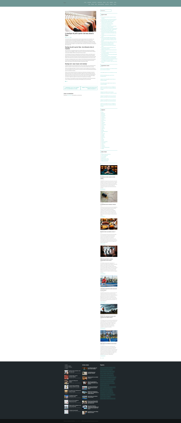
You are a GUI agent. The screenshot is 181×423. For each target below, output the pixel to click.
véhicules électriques (110, 398)
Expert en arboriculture (103, 379)
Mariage (102, 130)
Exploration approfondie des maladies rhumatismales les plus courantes (106, 259)
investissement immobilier (110, 381)
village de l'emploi (103, 86)
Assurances (89, 2)
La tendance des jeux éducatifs (73, 410)
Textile (102, 143)
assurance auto (110, 369)
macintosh (101, 383)
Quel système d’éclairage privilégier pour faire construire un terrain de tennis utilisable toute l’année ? (108, 32)
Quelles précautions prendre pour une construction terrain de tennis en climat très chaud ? (108, 45)
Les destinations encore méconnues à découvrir (109, 19)
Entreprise (114, 377)
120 (102, 358)
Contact (115, 4)
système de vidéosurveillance (110, 394)
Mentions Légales (68, 365)
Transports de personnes (105, 147)
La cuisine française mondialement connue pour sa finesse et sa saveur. (74, 386)
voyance (101, 396)
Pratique (92, 4)
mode (108, 385)
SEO (112, 392)
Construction (99, 2)
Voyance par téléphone (107, 396)
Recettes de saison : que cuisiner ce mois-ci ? (108, 20)
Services (102, 140)
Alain (71, 37)
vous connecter (69, 95)
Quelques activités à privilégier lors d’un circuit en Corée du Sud (75, 406)
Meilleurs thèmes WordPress (106, 154)
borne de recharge (103, 373)
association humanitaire (103, 369)
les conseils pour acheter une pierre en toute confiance (107, 177)
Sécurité (102, 139)
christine (101, 72)
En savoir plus (103, 189)
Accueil (85, 2)
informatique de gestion (104, 83)
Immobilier (111, 2)
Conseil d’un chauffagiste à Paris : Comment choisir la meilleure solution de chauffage (108, 88)
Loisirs (115, 2)
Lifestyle (102, 126)
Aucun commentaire (78, 392)
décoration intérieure (103, 377)
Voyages (111, 4)
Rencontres (103, 137)
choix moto (111, 373)
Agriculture (103, 113)
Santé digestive (110, 390)
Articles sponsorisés (103, 68)
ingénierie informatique (104, 79)
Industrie (102, 123)
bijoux (113, 371)
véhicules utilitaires (103, 398)
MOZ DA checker (103, 75)
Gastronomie (103, 120)
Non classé (103, 133)
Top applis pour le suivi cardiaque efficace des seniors (93, 412)
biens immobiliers (109, 371)
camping (108, 373)
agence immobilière (109, 367)
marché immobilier (111, 383)
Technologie (103, 142)
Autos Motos (94, 2)
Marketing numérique (103, 385)
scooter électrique (108, 392)
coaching (101, 375)
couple (105, 375)
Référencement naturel (103, 390)
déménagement (109, 377)
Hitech (108, 2)
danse (107, 375)
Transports (107, 4)
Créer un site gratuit (104, 155)
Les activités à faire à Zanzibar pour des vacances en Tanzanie (75, 391)
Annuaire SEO (103, 157)
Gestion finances (102, 381)
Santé (96, 4)
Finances (104, 2)
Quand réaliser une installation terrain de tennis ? (109, 28)
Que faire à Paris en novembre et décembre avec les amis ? (74, 401)
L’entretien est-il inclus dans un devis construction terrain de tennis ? (108, 289)
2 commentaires (77, 387)
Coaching (102, 116)
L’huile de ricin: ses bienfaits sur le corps (110, 72)
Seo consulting (103, 156)
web (114, 398)
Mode (89, 4)
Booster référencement (105, 159)
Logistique (103, 128)
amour (114, 367)
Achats (102, 112)
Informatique (103, 124)
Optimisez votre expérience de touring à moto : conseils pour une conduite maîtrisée (108, 316)
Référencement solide (105, 158)
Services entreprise (101, 4)
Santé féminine (102, 392)
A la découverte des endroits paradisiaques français (73, 396)
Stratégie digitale (102, 394)
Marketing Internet (104, 131)
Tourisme (102, 145)
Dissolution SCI (111, 375)
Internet (102, 125)
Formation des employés (111, 379)
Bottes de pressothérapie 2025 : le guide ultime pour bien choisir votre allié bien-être (93, 402)
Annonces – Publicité (68, 367)
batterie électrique (103, 371)
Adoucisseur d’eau (103, 367)
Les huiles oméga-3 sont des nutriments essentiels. (73, 376)
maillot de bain (106, 383)
